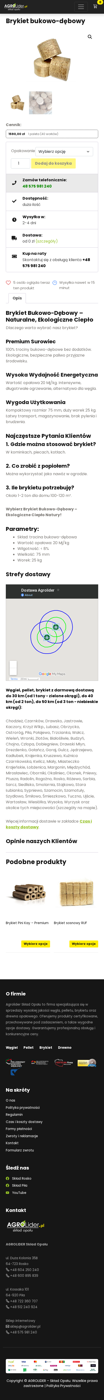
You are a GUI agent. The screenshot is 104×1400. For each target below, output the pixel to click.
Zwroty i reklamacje (22, 1136)
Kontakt (12, 1143)
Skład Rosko (20, 1178)
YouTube (17, 1192)
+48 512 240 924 (23, 1307)
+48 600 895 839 (24, 1275)
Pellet (28, 1047)
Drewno (65, 1047)
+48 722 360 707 (24, 1301)
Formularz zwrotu (20, 1150)
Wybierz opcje (36, 944)
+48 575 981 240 (23, 1332)
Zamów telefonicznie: (44, 180)
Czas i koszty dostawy (24, 1122)
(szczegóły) (47, 241)
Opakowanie (23, 151)
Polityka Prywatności (63, 1385)
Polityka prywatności (23, 1107)
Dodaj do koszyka (53, 163)
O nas (10, 1100)
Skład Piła (18, 1185)
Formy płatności (19, 1129)
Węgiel (12, 1047)
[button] (90, 37)
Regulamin (14, 1114)
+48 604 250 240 (24, 1270)
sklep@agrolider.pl (25, 1326)
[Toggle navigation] (81, 7)
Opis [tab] (17, 298)
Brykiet (45, 1047)
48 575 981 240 (37, 186)
